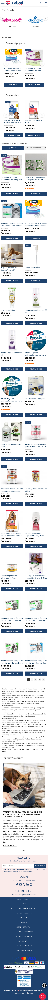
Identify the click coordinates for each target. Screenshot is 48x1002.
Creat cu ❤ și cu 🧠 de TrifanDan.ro (18, 991)
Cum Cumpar (23, 899)
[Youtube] (20, 884)
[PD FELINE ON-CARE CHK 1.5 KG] (34, 109)
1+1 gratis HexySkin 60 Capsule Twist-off (9, 269)
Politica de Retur (23, 913)
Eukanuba (12, 26)
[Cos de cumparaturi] (46, 3)
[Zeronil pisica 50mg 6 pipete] (36, 385)
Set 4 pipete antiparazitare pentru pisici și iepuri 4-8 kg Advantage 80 (35, 577)
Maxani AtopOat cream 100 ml (11, 354)
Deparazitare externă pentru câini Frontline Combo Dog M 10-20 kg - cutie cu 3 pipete (36, 619)
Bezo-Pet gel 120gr (8, 310)
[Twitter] (24, 884)
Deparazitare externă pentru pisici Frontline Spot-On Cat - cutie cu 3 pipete (12, 224)
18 (40, 679)
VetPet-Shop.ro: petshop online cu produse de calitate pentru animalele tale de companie (24, 814)
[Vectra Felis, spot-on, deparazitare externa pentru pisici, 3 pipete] (34, 57)
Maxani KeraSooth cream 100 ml (36, 311)
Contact (23, 918)
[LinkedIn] (27, 884)
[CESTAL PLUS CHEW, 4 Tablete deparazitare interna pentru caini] (13, 57)
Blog (23, 922)
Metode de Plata (23, 927)
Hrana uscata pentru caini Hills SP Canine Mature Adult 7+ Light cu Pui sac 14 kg (11, 534)
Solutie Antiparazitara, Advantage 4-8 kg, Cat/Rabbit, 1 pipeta (9, 577)
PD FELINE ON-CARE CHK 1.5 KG (34, 121)
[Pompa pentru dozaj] (36, 255)
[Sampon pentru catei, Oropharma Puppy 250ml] (36, 520)
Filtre (13, 148)
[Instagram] (31, 884)
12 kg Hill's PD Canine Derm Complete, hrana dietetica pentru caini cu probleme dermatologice (13, 121)
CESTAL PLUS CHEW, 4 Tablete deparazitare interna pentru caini (12, 69)
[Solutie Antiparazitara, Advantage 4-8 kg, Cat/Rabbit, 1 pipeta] (12, 563)
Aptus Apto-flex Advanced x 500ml (11, 445)
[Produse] (3, 3)
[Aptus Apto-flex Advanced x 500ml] (12, 431)
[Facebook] (17, 884)
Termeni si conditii (23, 932)
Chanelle (35, 26)
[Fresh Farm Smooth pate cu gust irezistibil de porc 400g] (36, 431)
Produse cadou (23, 945)
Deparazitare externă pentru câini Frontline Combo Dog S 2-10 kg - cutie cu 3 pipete (12, 619)
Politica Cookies (23, 936)
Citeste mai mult (10, 846)
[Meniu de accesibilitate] (44, 985)
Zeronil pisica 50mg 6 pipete (36, 398)
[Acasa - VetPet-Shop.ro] (14, 3)
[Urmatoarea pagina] (43, 679)
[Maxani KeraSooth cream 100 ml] (36, 297)
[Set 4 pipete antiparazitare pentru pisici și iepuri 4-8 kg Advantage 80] (36, 563)
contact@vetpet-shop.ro (25, 894)
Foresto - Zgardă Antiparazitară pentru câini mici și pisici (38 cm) (11, 399)
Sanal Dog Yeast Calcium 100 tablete (36, 490)
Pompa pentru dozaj (32, 268)
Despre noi (23, 941)
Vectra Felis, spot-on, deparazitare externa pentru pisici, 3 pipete (33, 69)
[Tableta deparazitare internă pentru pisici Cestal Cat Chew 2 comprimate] (36, 164)
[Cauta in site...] (41, 3)
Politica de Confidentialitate (22, 871)
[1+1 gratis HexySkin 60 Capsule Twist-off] (12, 255)
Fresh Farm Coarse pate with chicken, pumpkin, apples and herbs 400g (12, 490)
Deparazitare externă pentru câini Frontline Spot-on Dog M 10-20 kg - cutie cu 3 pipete (36, 662)
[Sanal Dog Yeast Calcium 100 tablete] (36, 476)
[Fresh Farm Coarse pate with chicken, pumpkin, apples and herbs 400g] (12, 476)
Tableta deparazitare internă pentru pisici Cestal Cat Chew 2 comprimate (36, 178)
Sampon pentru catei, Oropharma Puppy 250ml (34, 534)
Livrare (23, 904)
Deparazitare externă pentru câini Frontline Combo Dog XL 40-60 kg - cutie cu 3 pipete (12, 662)
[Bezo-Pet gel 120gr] (12, 297)
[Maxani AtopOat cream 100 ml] (12, 340)
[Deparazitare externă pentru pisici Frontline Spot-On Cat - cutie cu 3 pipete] (12, 210)
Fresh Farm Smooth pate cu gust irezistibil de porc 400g (35, 445)
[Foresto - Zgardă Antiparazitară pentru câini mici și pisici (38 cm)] (12, 385)
